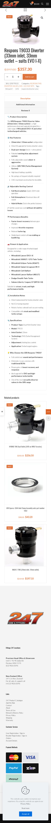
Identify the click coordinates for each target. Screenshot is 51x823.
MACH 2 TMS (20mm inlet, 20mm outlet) (25, 569)
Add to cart (29, 77)
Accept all (25, 814)
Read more (25, 808)
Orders (8, 738)
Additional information (25, 104)
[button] (42, 17)
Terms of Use (10, 710)
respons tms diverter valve (29, 89)
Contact (9, 705)
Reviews (25, 110)
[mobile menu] (47, 4)
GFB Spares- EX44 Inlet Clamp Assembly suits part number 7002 (25, 509)
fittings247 (9, 89)
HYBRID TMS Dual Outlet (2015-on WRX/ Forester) (25, 446)
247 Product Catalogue (14, 700)
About (8, 708)
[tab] (25, 99)
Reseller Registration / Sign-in (16, 736)
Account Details (11, 741)
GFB (17, 89)
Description (25, 98)
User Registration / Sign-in (15, 733)
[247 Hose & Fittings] (10, 4)
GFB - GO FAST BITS (26, 86)
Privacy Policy (11, 715)
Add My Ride (10, 703)
